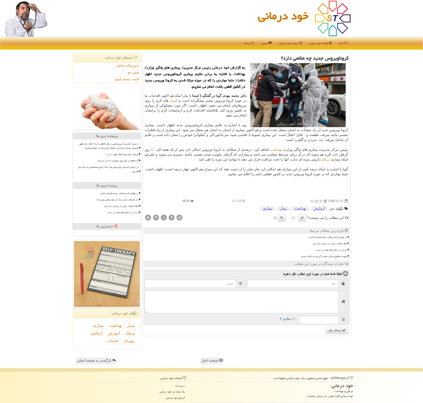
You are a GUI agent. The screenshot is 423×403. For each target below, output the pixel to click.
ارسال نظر (335, 330)
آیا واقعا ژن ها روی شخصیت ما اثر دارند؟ (118, 160)
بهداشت (276, 149)
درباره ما (180, 385)
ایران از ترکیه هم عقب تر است (331, 249)
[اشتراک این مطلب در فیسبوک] (171, 217)
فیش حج (133, 72)
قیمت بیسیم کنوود (127, 79)
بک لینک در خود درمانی (172, 391)
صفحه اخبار (210, 360)
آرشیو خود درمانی (175, 397)
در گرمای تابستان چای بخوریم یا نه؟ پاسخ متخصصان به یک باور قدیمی (108, 169)
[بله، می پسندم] (302, 217)
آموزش (114, 333)
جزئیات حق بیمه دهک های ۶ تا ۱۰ (122, 154)
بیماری (265, 43)
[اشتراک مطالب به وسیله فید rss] (148, 217)
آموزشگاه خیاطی (127, 65)
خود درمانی (283, 15)
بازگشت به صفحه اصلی (94, 360)
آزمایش (319, 208)
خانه (341, 43)
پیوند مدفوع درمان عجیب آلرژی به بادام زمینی (324, 256)
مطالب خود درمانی (319, 43)
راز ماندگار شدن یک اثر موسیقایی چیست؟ (118, 199)
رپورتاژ (129, 341)
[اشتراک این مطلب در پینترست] (156, 217)
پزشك (130, 333)
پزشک (247, 43)
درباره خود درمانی (289, 43)
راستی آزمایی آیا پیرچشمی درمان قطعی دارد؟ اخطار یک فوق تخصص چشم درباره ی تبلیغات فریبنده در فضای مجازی (109, 145)
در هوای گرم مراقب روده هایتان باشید (328, 237)
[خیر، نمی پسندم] (282, 217)
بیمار (283, 208)
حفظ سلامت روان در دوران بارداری (330, 243)
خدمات (112, 341)
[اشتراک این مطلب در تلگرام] (179, 217)
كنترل (174, 100)
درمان (325, 159)
